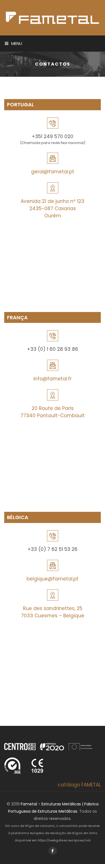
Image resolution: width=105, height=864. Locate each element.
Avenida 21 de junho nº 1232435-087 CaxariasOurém (52, 208)
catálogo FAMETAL (79, 784)
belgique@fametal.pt (52, 578)
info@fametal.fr (52, 378)
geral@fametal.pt (52, 171)
